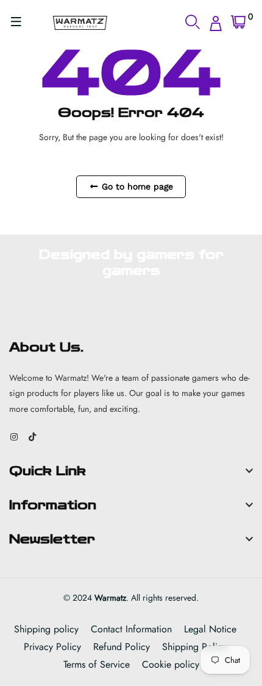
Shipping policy (46, 629)
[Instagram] (14, 437)
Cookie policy (170, 664)
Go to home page (136, 186)
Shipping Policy (194, 647)
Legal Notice (210, 629)
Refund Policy (121, 647)
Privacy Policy (52, 647)
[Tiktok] (32, 437)
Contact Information (131, 629)
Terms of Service (96, 664)
